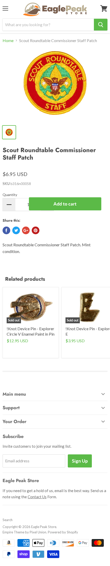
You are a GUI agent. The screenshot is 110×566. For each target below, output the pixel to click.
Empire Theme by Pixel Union (24, 532)
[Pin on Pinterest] (35, 230)
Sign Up (80, 461)
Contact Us (37, 496)
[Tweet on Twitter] (16, 230)
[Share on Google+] (26, 230)
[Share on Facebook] (6, 230)
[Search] (100, 25)
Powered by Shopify (63, 532)
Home (8, 40)
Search (8, 520)
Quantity (10, 194)
